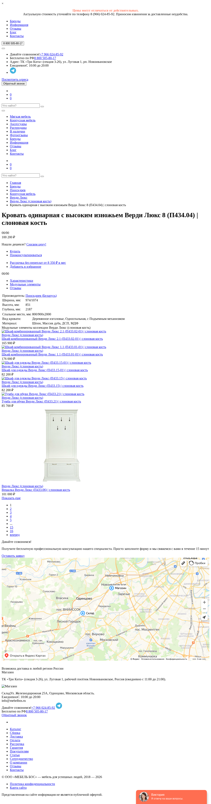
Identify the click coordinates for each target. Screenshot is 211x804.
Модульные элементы (25, 284)
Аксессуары (18, 124)
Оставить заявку (13, 556)
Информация (19, 25)
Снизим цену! (36, 244)
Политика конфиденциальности (32, 784)
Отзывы (15, 28)
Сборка (15, 733)
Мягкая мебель (20, 116)
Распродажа (18, 127)
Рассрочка (17, 744)
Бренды (15, 21)
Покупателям (19, 751)
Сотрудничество (21, 759)
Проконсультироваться (26, 255)
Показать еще (11, 498)
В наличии (17, 131)
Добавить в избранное (25, 266)
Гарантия (16, 747)
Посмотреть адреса (15, 79)
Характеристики (21, 280)
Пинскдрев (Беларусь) (41, 295)
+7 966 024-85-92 (51, 54)
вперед (15, 534)
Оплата (15, 740)
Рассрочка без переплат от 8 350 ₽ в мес (38, 262)
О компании (18, 762)
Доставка (16, 736)
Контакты (17, 36)
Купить (15, 251)
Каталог (15, 729)
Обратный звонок (14, 83)
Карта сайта (18, 787)
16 (11, 531)
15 (11, 527)
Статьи (15, 755)
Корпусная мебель (22, 120)
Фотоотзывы (19, 135)
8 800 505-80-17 (45, 58)
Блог (13, 32)
